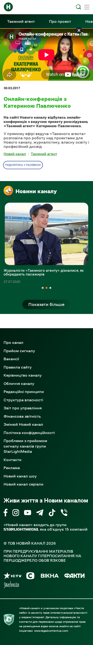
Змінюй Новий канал (23, 424)
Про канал (13, 342)
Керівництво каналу (23, 375)
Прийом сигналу (19, 351)
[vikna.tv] (49, 576)
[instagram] (15, 513)
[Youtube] (27, 513)
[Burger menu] (86, 7)
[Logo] (8, 7)
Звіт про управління (23, 408)
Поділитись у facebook (23, 165)
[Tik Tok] (52, 513)
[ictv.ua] (12, 576)
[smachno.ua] (11, 585)
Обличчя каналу (19, 383)
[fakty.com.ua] (74, 576)
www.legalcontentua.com (51, 630)
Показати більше (46, 304)
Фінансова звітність (22, 416)
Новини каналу (36, 191)
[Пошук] (78, 6)
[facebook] (6, 513)
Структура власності (23, 400)
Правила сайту (18, 367)
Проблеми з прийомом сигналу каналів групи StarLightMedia (25, 446)
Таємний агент (21, 21)
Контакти (12, 460)
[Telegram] (39, 513)
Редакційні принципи (24, 391)
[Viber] (64, 513)
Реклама (12, 468)
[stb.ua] (30, 576)
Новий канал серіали (23, 484)
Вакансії (11, 359)
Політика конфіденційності (29, 433)
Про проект (60, 21)
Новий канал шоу (20, 476)
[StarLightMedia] (21, 529)
